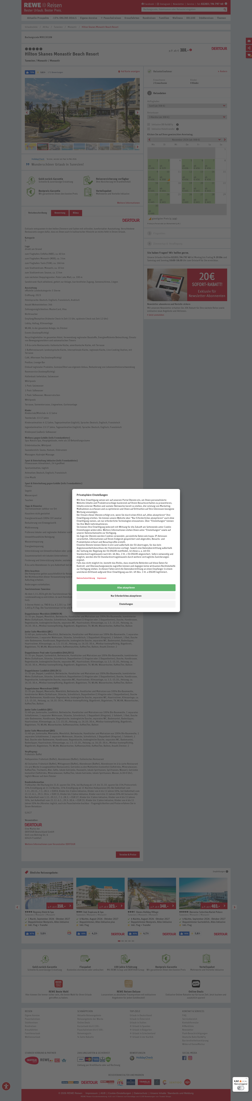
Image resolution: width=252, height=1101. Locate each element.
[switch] (240, 1088)
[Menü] (246, 1079)
